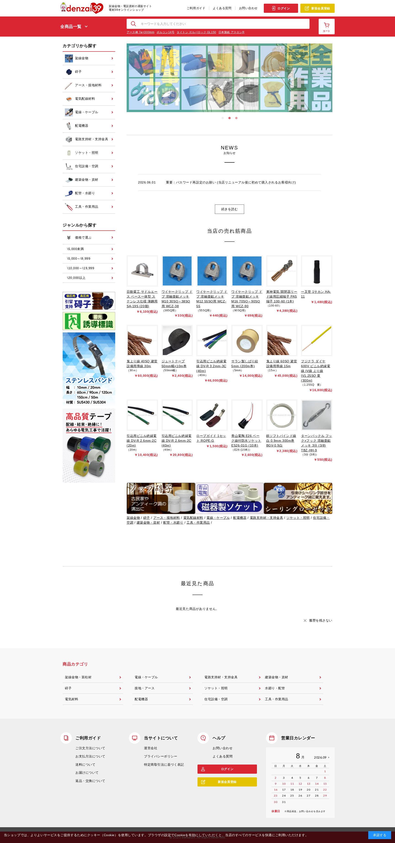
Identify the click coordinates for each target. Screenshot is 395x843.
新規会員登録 (320, 8)
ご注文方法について (90, 748)
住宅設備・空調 (216, 699)
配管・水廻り (173, 522)
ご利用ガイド (196, 8)
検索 (134, 24)
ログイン (284, 8)
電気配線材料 (193, 518)
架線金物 (133, 518)
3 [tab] (236, 118)
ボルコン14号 (165, 32)
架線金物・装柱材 (78, 677)
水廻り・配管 (275, 688)
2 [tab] (229, 118)
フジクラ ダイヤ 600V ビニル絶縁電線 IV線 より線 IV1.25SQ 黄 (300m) (315, 370)
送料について (85, 764)
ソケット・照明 (298, 518)
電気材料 (71, 699)
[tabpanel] (229, 77)
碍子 (146, 518)
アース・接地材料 (166, 518)
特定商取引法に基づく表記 (164, 764)
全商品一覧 (71, 26)
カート (326, 31)
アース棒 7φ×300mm (140, 32)
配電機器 (239, 518)
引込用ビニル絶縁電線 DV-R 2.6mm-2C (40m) (177, 440)
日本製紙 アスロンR (232, 32)
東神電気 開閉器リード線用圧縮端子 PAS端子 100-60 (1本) (281, 296)
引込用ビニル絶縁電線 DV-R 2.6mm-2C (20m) (142, 440)
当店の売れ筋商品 (229, 231)
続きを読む (229, 209)
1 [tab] (223, 118)
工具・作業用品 (198, 522)
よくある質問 (222, 8)
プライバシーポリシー (160, 756)
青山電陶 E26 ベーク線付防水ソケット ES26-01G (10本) (246, 440)
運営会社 (150, 748)
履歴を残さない (320, 620)
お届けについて (87, 772)
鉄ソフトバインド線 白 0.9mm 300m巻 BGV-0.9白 (281, 440)
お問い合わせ (248, 8)
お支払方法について (90, 756)
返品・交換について (90, 781)
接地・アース (145, 688)
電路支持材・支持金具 (266, 518)
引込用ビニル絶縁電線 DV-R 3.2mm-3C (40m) (211, 366)
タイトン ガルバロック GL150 (196, 32)
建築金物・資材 (148, 522)
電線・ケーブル (218, 518)
